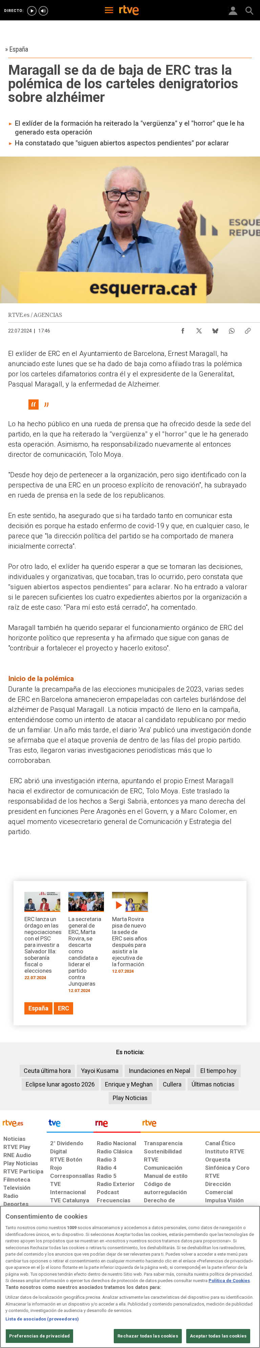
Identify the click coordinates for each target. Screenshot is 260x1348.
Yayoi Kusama (99, 1070)
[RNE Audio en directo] (43, 11)
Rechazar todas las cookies (147, 1335)
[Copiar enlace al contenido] (248, 329)
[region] (130, 1277)
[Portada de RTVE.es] (129, 11)
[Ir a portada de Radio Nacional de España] (116, 1125)
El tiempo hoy (218, 1070)
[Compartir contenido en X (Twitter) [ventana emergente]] (199, 329)
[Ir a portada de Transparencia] (200, 1125)
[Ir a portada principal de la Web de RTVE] (23, 1122)
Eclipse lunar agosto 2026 (60, 1084)
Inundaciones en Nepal (159, 1070)
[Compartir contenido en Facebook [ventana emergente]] (183, 329)
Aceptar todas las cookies (218, 1335)
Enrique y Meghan (129, 1084)
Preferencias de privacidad (39, 1335)
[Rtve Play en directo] (31, 11)
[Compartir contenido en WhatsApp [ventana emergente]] (231, 329)
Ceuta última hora (47, 1070)
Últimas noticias (213, 1084)
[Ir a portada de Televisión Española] (70, 1125)
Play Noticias (130, 1097)
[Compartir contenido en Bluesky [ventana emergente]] (215, 329)
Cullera (172, 1084)
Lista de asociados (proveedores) (42, 1319)
